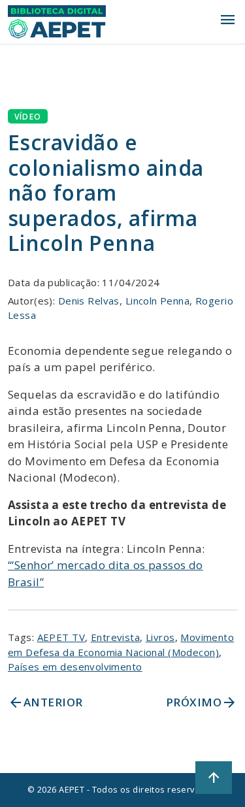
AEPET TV (61, 637)
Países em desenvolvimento (75, 666)
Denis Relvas (89, 300)
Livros (160, 637)
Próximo (201, 702)
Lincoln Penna (157, 300)
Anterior (45, 702)
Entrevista (115, 637)
